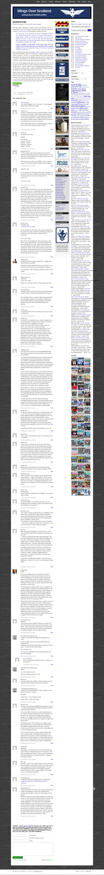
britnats (74, 89)
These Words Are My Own (81, 59)
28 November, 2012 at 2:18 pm (28, 785)
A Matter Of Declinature (80, 60)
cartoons (75, 90)
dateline (72, 94)
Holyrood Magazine (60, 184)
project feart (76, 110)
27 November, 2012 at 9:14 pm (28, 408)
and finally (76, 84)
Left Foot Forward (60, 217)
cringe (84, 93)
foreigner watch (78, 99)
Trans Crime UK (59, 209)
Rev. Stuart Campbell (35, 24)
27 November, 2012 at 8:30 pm (28, 287)
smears (74, 112)
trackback (20, 94)
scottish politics (29, 92)
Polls (79, 1)
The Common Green (60, 195)
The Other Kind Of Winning (81, 42)
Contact (51, 1)
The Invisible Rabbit (79, 62)
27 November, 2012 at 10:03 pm (28, 440)
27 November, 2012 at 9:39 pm (28, 430)
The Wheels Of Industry (80, 56)
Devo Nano (82, 94)
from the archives (86, 99)
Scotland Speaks (60, 192)
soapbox (86, 112)
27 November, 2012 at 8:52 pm (28, 306)
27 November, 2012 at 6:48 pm (28, 129)
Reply (52, 108)
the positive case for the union (81, 113)
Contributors (72, 1)
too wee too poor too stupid (80, 116)
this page (28, 826)
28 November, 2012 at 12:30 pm (28, 759)
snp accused (80, 112)
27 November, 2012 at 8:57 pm (28, 315)
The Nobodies (78, 52)
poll (81, 108)
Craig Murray (59, 215)
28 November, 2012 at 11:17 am (28, 743)
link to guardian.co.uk (26, 649)
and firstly (84, 85)
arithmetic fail (76, 87)
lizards (81, 104)
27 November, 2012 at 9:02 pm (28, 346)
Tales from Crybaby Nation (20, 860)
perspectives (75, 108)
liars (86, 102)
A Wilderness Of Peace (61, 177)
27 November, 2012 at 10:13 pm (28, 462)
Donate (65, 1)
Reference (58, 1)
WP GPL (88, 871)
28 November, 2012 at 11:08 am (28, 702)
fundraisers (74, 100)
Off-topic (58, 224)
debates (76, 94)
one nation (88, 106)
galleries (81, 100)
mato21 (22, 132)
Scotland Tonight (60, 194)
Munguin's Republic (60, 187)
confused (80, 93)
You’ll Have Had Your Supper (82, 36)
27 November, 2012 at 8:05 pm (28, 257)
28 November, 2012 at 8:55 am (28, 617)
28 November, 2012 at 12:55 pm (28, 774)
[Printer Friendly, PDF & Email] (17, 84)
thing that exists (87, 24)
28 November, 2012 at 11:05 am (28, 685)
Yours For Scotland (60, 199)
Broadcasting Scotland (61, 181)
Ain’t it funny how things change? (83, 54)
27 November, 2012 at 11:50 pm (28, 566)
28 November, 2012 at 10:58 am (28, 676)
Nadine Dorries (22, 31)
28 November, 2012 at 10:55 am (30, 664)
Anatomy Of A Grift (79, 46)
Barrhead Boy (59, 179)
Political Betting (59, 218)
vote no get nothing (82, 119)
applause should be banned (37, 52)
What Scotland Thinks (61, 197)
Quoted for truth (19, 22)
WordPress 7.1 (38, 871)
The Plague (78, 47)
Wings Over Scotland (34, 11)
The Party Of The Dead (80, 44)
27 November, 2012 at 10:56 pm (28, 507)
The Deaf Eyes (78, 51)
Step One (77, 67)
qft (80, 110)
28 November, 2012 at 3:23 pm (28, 816)
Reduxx (57, 206)
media (23, 92)
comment (19, 92)
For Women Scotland (61, 204)
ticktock (78, 115)
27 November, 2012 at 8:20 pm (28, 273)
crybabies (88, 93)
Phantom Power (59, 189)
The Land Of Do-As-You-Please (82, 39)
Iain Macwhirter (59, 186)
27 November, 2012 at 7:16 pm (28, 165)
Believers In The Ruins (80, 41)
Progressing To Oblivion (80, 57)
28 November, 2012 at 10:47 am (28, 656)
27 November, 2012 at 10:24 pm (28, 486)
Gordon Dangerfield (60, 182)
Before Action (78, 38)
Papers (84, 1)
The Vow (73, 115)
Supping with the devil (47, 860)
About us (44, 1)
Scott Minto (85, 110)
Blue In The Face (79, 64)
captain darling (81, 89)
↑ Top (14, 868)
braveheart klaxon (85, 87)
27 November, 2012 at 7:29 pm (28, 185)
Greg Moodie (85, 100)
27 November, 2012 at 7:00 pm (28, 148)
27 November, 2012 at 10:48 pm (28, 497)
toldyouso (82, 115)
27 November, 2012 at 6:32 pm (28, 108)
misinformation (78, 106)
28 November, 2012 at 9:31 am (28, 632)
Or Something (78, 49)
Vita (77, 871)
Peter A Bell (23, 102)
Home (38, 1)
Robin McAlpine (59, 190)
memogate (86, 104)
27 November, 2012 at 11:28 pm (28, 527)
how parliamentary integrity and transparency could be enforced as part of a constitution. (35, 781)
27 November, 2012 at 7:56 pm (28, 219)
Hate (89, 1)
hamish (73, 102)
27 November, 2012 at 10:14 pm (28, 471)
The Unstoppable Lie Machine (82, 65)
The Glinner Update (60, 208)
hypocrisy (81, 102)
